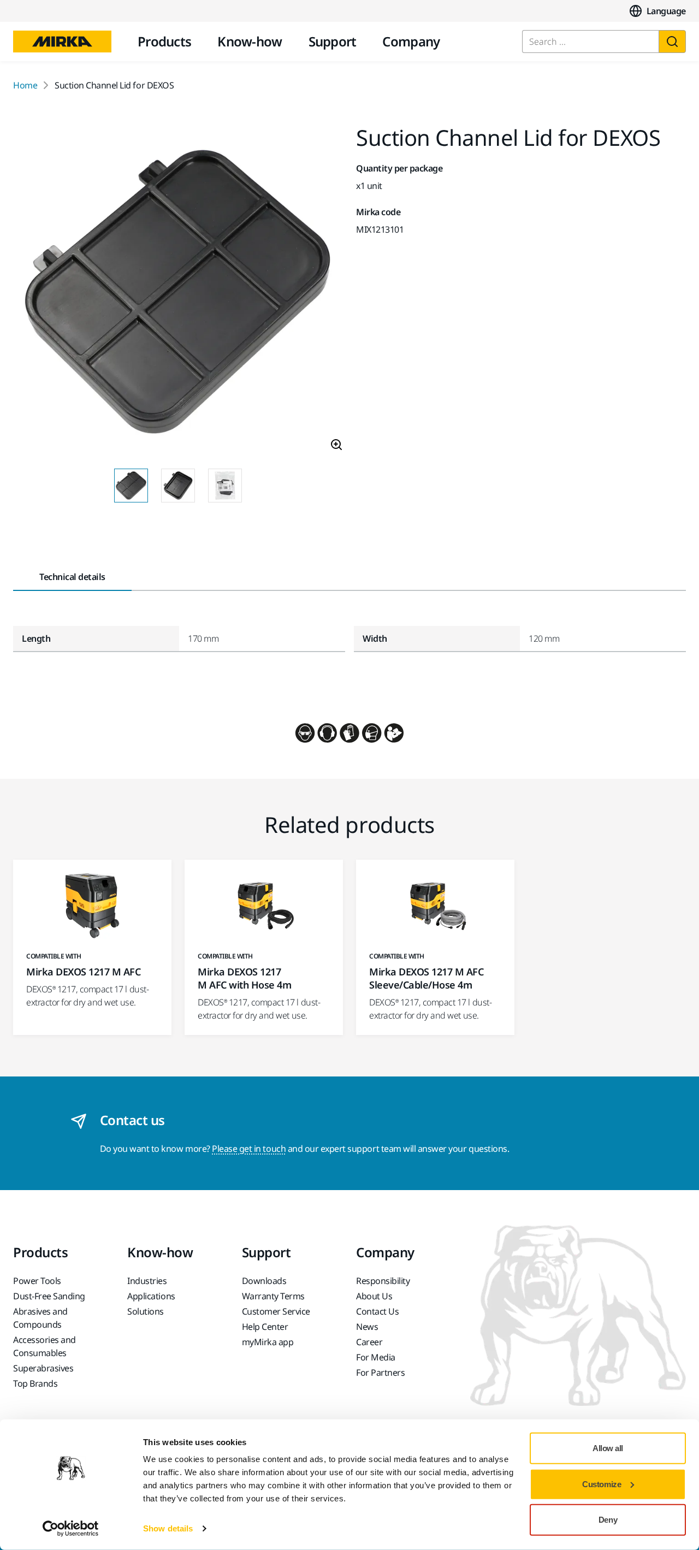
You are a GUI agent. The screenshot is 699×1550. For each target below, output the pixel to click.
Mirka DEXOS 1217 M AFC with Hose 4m (244, 978)
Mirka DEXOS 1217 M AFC (83, 971)
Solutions (145, 1311)
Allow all (608, 1448)
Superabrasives (43, 1368)
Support (333, 41)
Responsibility (383, 1281)
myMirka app (268, 1342)
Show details (168, 1528)
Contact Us (377, 1311)
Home (25, 85)
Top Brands (35, 1383)
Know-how (249, 41)
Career (369, 1342)
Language (666, 11)
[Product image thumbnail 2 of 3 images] (178, 485)
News (367, 1327)
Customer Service (276, 1311)
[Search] (672, 41)
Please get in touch (249, 1149)
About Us (374, 1296)
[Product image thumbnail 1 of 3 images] (131, 485)
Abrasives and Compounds (40, 1317)
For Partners (380, 1372)
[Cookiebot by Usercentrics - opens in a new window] (71, 1529)
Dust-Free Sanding (49, 1296)
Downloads (264, 1281)
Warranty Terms (273, 1296)
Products (164, 41)
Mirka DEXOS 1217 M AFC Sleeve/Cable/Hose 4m (426, 978)
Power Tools (37, 1281)
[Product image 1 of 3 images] (178, 293)
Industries (147, 1281)
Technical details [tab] (72, 577)
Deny (608, 1519)
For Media (375, 1357)
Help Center (265, 1327)
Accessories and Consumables (44, 1346)
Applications (151, 1296)
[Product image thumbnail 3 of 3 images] (225, 485)
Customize (601, 1483)
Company (411, 41)
